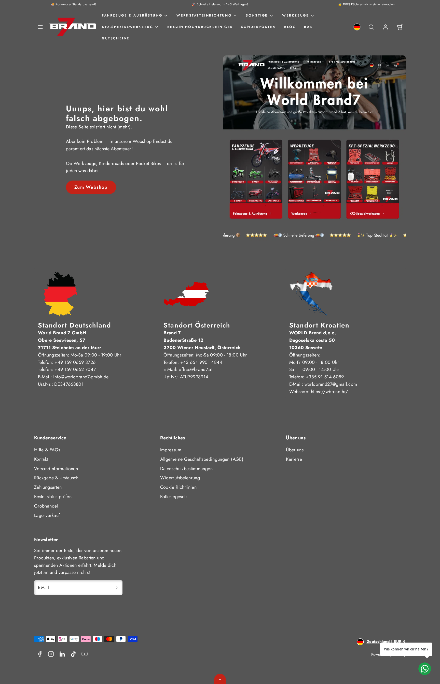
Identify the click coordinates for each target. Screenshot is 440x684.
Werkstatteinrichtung (203, 15)
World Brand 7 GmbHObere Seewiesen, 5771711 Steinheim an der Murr (69, 340)
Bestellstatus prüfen (53, 496)
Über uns (295, 450)
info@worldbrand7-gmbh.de (81, 377)
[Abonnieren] (116, 587)
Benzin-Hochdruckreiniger (200, 26)
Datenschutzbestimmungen (186, 468)
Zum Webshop (90, 187)
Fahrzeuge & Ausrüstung (132, 15)
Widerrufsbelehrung (180, 477)
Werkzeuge (295, 15)
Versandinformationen (56, 468)
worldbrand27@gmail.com (331, 384)
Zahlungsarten (48, 487)
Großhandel (46, 506)
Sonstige (257, 15)
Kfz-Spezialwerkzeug (127, 26)
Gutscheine (116, 38)
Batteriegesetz (174, 496)
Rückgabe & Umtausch (56, 477)
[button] (40, 27)
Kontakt (41, 459)
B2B (308, 26)
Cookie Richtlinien (178, 487)
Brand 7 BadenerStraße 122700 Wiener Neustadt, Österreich (202, 340)
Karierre (294, 459)
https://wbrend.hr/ (329, 391)
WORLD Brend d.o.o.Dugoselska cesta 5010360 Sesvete (312, 340)
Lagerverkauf (47, 515)
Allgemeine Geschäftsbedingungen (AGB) (201, 459)
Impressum (170, 450)
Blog (290, 26)
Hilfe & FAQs (47, 450)
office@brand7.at (195, 369)
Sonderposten (258, 26)
